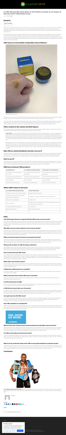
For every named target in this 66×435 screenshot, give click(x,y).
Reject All (13, 430)
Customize (7, 430)
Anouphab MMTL (33, 4)
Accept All (20, 430)
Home (5, 420)
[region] (13, 427)
